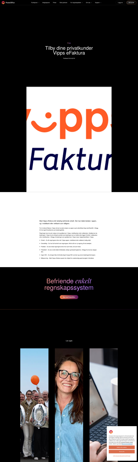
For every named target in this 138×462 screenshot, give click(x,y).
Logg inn (120, 2)
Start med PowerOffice (69, 297)
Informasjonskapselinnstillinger (121, 456)
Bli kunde (131, 2)
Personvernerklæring (127, 444)
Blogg (69, 43)
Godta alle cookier (122, 447)
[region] (122, 443)
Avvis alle (121, 451)
